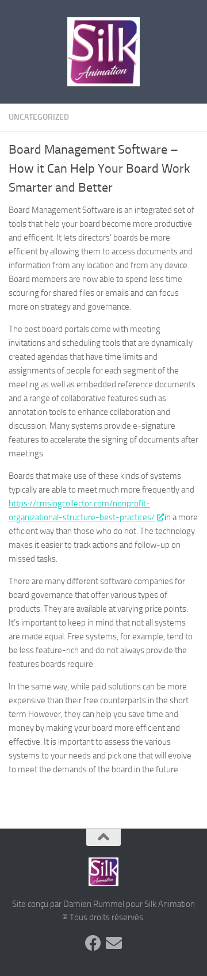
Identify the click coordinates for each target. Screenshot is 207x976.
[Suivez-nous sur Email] (114, 943)
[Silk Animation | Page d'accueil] (103, 51)
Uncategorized (39, 117)
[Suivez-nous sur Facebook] (93, 943)
